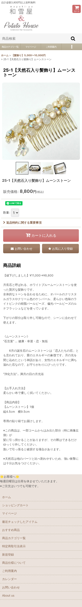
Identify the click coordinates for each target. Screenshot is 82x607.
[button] (22, 168)
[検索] (73, 38)
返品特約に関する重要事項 (24, 222)
